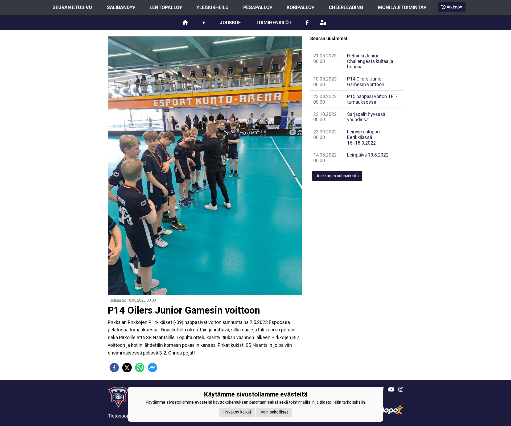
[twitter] (127, 367)
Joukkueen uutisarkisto (337, 175)
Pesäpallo (257, 7)
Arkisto (454, 7)
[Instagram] (398, 390)
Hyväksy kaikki (237, 412)
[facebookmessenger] (152, 367)
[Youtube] (389, 390)
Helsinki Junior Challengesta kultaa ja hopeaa (370, 61)
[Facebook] (307, 22)
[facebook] (114, 367)
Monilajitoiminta (402, 7)
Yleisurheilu (212, 7)
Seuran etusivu (72, 7)
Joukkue (230, 22)
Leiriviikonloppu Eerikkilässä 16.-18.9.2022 (363, 137)
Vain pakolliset (274, 412)
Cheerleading (346, 7)
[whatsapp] (140, 367)
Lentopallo (166, 7)
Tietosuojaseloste (127, 416)
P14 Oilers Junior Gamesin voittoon (365, 81)
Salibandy (121, 7)
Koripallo (300, 7)
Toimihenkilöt (274, 22)
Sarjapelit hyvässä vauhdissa (366, 117)
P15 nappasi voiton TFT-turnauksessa (372, 99)
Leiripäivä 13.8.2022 (368, 155)
